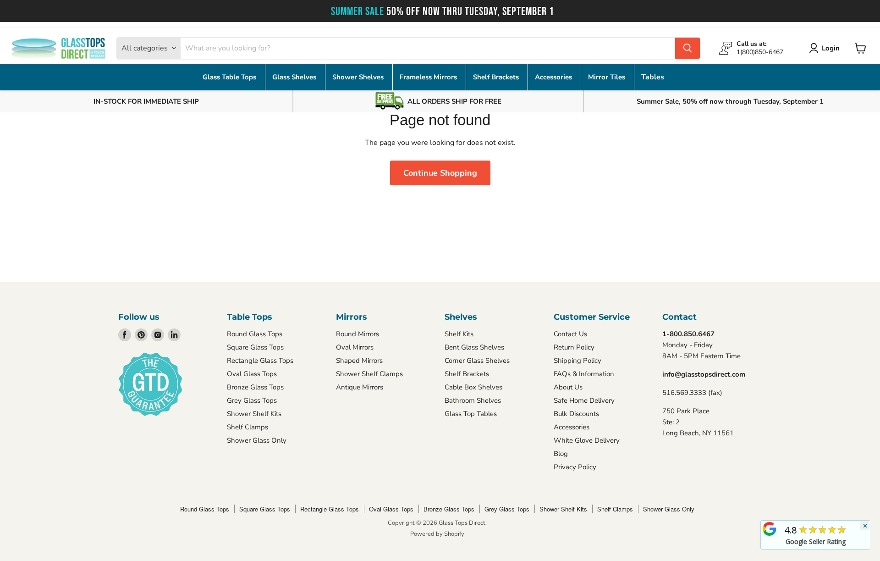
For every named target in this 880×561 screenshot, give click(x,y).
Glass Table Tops (230, 77)
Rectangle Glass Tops (260, 360)
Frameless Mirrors (429, 77)
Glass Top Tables (471, 413)
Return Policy (574, 347)
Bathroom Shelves (473, 400)
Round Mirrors (357, 334)
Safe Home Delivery (584, 400)
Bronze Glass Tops (255, 387)
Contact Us (570, 334)
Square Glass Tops (255, 347)
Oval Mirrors (355, 347)
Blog (561, 453)
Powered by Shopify (437, 534)
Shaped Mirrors (359, 360)
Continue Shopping (440, 172)
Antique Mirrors (359, 387)
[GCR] (769, 529)
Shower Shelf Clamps (369, 373)
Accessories (554, 77)
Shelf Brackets (497, 77)
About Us (568, 387)
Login (831, 48)
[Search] (687, 48)
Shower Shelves (358, 77)
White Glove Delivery (587, 440)
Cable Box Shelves (473, 387)
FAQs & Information (584, 373)
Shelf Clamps (247, 427)
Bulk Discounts (576, 413)
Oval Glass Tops (252, 373)
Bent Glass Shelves (474, 347)
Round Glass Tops (254, 334)
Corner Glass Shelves (477, 360)
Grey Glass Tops (252, 400)
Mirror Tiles (607, 77)
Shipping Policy (577, 360)
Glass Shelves (295, 77)
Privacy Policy (575, 467)
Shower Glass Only (256, 440)
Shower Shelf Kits (254, 413)
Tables (652, 77)
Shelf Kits (459, 334)
